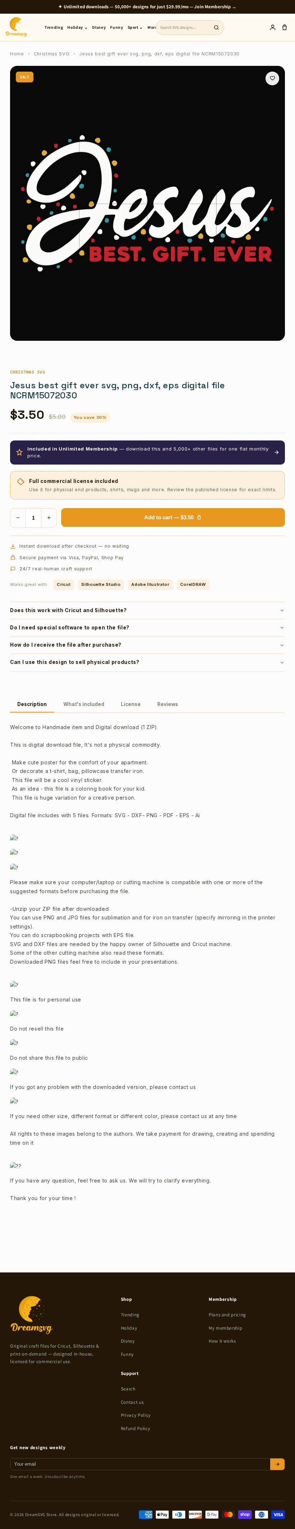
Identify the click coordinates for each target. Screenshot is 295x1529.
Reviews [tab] (167, 704)
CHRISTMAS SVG (27, 372)
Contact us (132, 1402)
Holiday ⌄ (77, 27)
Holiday (129, 1328)
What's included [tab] (83, 704)
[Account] (272, 27)
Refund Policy (135, 1428)
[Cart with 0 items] (284, 27)
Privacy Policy (136, 1415)
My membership (225, 1328)
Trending (54, 27)
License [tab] (131, 704)
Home (17, 53)
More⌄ (154, 27)
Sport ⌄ (136, 27)
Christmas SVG (52, 53)
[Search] (216, 27)
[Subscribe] (277, 1464)
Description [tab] (32, 704)
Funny (116, 27)
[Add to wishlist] (272, 78)
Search (128, 1389)
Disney (99, 27)
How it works (222, 1341)
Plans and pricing (227, 1315)
